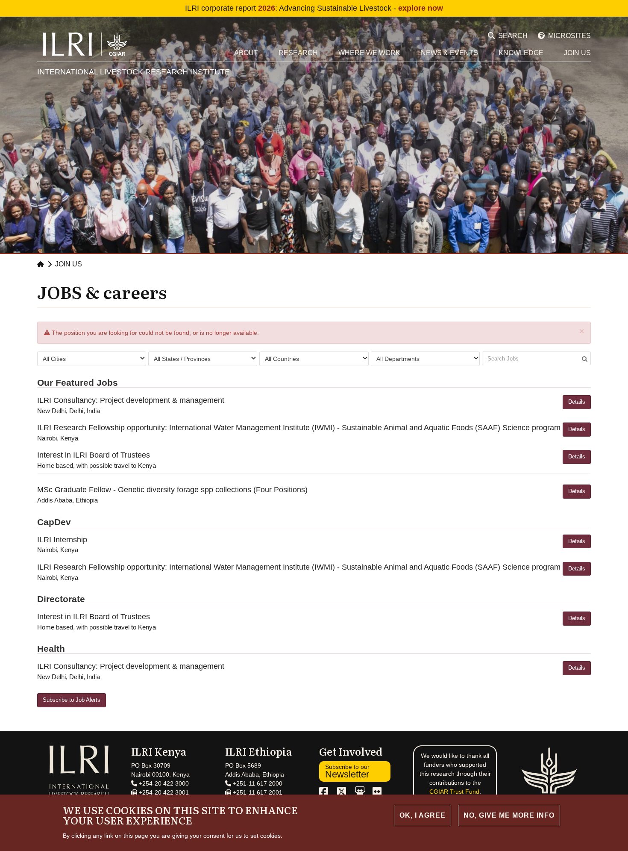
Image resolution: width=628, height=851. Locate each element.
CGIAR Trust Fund (454, 791)
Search (513, 35)
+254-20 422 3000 (163, 783)
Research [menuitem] (298, 52)
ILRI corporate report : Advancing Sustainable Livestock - (314, 8)
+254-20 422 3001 (163, 792)
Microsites (569, 35)
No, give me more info (509, 815)
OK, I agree (422, 815)
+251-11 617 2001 (256, 792)
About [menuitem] (246, 52)
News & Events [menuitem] (449, 52)
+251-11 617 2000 (256, 783)
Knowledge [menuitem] (521, 52)
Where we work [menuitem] (369, 52)
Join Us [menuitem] (577, 52)
